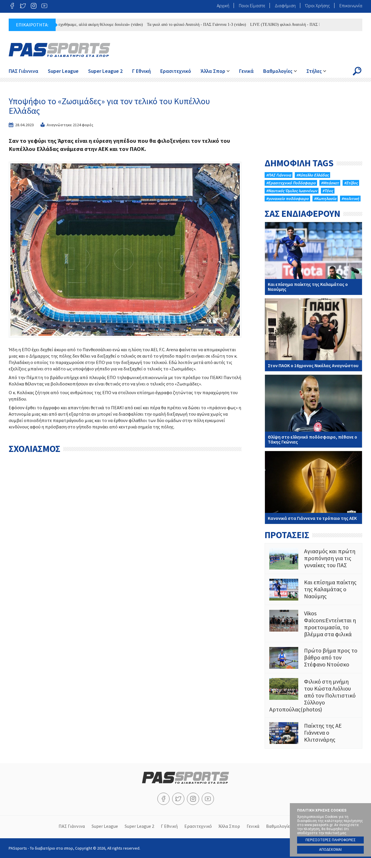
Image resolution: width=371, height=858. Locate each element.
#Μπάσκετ (330, 182)
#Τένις (327, 190)
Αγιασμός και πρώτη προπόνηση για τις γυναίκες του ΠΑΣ (313, 558)
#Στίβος (351, 182)
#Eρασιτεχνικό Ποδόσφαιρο (291, 182)
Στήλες (314, 71)
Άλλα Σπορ (213, 71)
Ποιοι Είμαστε (252, 5)
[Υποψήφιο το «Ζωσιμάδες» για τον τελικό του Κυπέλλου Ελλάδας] (125, 249)
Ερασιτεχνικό (175, 71)
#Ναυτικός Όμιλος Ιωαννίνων (291, 190)
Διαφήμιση (285, 5)
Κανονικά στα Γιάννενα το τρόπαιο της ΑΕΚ (313, 487)
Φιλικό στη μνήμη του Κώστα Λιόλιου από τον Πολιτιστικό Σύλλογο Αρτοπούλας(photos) (313, 695)
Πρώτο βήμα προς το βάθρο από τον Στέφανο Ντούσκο (313, 658)
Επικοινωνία (350, 5)
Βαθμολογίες (277, 71)
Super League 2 (105, 71)
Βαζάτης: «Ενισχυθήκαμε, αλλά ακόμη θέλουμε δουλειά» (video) (72, 24)
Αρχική (223, 5)
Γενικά (246, 71)
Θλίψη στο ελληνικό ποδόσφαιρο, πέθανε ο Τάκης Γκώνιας (313, 411)
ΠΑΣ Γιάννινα (23, 71)
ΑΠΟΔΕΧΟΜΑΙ (330, 850)
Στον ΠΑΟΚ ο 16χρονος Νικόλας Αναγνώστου (313, 334)
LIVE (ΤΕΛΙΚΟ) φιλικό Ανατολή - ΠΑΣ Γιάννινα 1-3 (278, 24)
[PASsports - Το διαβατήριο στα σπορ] (185, 782)
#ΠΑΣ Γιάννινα (278, 175)
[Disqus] (125, 529)
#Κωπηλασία (325, 198)
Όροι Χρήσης (317, 5)
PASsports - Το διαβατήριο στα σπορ (59, 50)
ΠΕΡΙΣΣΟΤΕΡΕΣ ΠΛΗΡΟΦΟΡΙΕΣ (330, 840)
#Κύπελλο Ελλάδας (312, 175)
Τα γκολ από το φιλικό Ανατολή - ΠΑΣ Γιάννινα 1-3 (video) (180, 24)
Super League (63, 71)
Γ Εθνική (141, 71)
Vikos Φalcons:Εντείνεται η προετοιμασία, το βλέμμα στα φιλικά (313, 623)
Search (357, 71)
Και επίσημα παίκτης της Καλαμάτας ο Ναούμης (313, 258)
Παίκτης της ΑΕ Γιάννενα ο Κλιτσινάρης (313, 733)
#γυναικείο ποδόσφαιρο (287, 198)
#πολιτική (350, 198)
